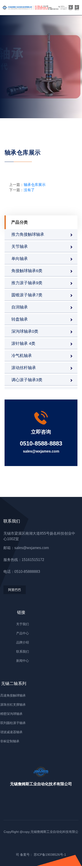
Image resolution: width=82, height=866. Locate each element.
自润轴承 (19, 307)
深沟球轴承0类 (24, 331)
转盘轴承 (19, 319)
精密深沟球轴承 (11, 714)
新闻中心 (22, 660)
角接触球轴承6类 (26, 270)
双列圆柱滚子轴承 (13, 723)
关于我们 (22, 624)
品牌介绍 (22, 642)
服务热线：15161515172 (23, 560)
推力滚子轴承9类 (26, 283)
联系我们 (22, 651)
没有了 (29, 190)
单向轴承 (19, 258)
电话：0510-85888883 (21, 572)
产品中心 (22, 633)
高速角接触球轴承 (13, 695)
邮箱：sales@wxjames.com (26, 548)
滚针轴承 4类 (23, 343)
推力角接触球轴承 (27, 234)
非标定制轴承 (9, 741)
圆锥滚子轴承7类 (26, 295)
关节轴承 (19, 246)
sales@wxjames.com (41, 451)
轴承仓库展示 (35, 185)
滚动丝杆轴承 (23, 367)
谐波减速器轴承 (11, 732)
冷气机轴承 (21, 355)
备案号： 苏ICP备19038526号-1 (43, 854)
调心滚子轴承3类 (26, 380)
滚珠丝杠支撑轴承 (13, 704)
